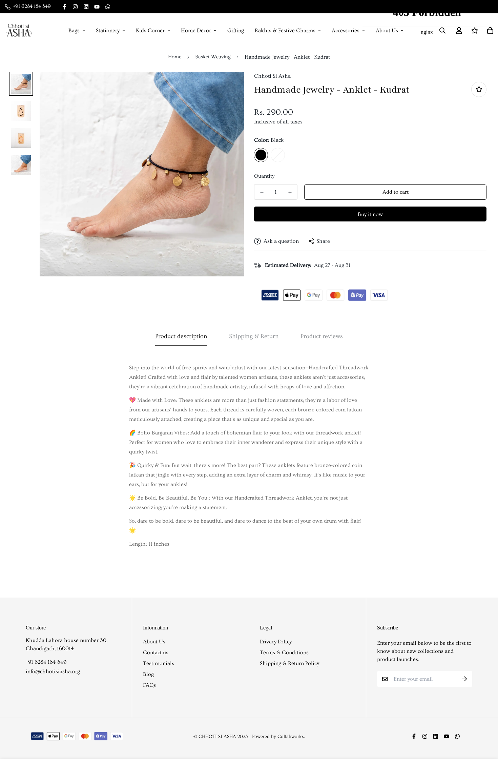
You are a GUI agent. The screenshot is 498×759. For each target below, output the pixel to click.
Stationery (108, 30)
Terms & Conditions (284, 652)
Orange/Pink (278, 155)
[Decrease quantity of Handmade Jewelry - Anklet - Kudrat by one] (261, 192)
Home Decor (196, 30)
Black (261, 155)
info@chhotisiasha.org (53, 671)
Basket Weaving (213, 57)
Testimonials (158, 663)
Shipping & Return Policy (289, 663)
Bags (74, 30)
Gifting (235, 30)
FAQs (149, 685)
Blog (148, 674)
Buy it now (370, 214)
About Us (154, 642)
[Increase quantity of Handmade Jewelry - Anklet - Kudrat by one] (290, 192)
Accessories (345, 30)
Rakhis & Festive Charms (285, 30)
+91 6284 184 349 (46, 662)
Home (174, 57)
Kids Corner (150, 30)
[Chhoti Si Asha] (19, 30)
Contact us (155, 652)
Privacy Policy (276, 642)
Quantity (264, 176)
